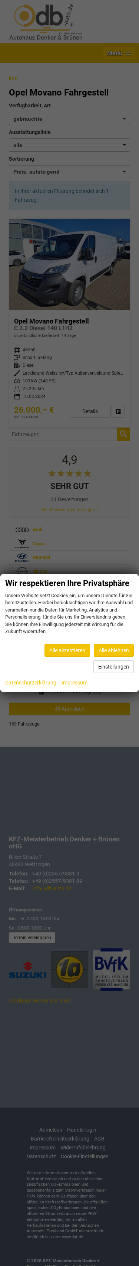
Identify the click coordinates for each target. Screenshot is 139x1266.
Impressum (74, 683)
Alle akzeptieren (67, 650)
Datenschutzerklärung (30, 683)
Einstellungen (113, 667)
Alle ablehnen (114, 650)
